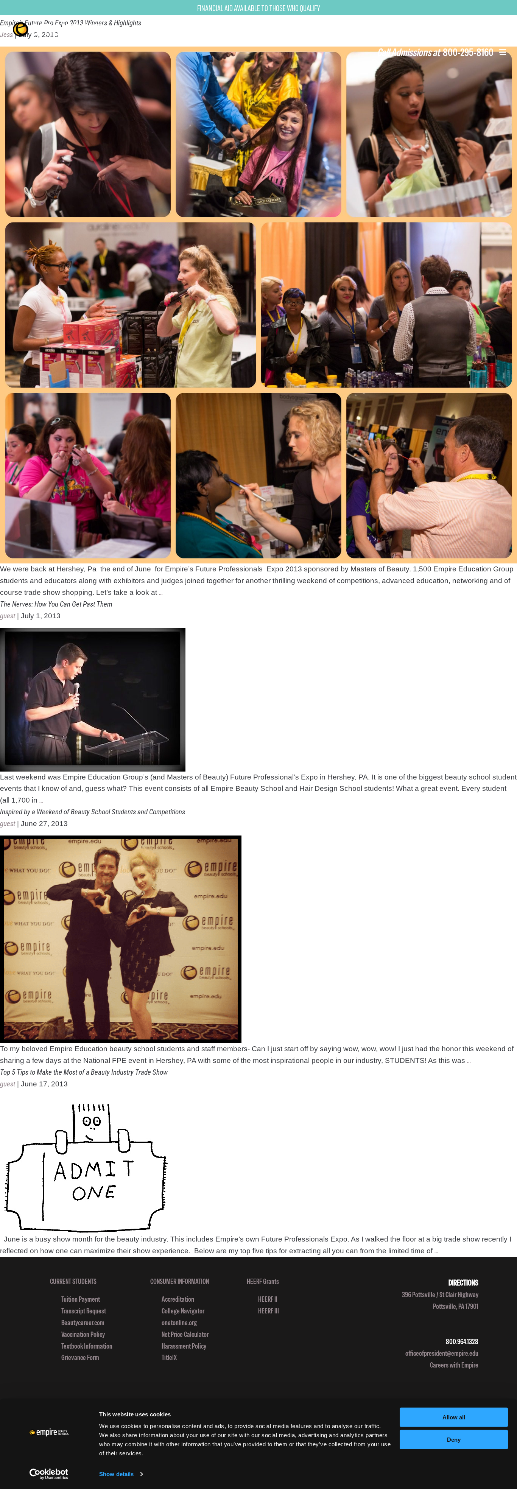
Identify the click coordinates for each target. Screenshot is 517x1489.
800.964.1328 (462, 1341)
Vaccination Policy (83, 1334)
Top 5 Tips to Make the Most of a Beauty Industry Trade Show (84, 1072)
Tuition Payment (80, 1299)
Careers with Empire (454, 1365)
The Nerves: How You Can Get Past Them (56, 604)
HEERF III (268, 1311)
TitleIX (169, 1357)
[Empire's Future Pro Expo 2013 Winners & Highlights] (258, 305)
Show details (116, 1474)
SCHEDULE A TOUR (483, 29)
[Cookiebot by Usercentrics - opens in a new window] (49, 1474)
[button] (502, 53)
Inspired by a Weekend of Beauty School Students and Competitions (92, 812)
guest (7, 616)
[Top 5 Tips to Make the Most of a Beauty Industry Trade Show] (258, 1165)
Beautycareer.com (82, 1322)
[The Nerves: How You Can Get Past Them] (258, 700)
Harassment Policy (184, 1346)
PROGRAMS (295, 29)
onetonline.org (179, 1322)
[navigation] (69, 29)
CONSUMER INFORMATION (179, 1281)
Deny (454, 1439)
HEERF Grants (263, 1281)
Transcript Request (83, 1311)
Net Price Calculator (185, 1334)
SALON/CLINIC (386, 29)
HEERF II (267, 1299)
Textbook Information (86, 1346)
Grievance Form (80, 1357)
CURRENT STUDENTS (73, 1281)
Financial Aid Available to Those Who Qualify (258, 8)
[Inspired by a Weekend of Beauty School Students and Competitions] (258, 939)
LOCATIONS (341, 29)
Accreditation (178, 1299)
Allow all (453, 1417)
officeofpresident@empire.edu (441, 1353)
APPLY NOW (431, 29)
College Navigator (183, 1311)
